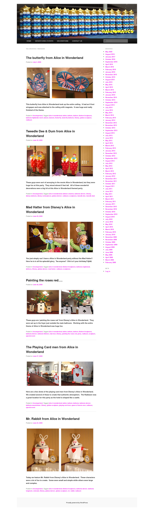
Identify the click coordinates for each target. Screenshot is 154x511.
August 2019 (110, 54)
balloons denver (80, 194)
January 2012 (110, 176)
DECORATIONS (62, 41)
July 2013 (108, 135)
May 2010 (108, 224)
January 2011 (110, 204)
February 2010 (110, 232)
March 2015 (109, 90)
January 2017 (110, 57)
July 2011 (108, 189)
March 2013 (109, 145)
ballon (65, 115)
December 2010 (111, 206)
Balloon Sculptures (85, 115)
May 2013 (108, 140)
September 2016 (111, 62)
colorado (36, 491)
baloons (52, 118)
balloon (75, 115)
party (79, 334)
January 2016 (110, 72)
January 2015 (110, 95)
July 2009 (108, 249)
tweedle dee (81, 196)
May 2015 (108, 84)
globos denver (57, 196)
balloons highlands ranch (34, 118)
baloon (46, 118)
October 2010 (110, 211)
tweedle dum (90, 196)
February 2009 (110, 262)
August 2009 (110, 247)
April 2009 (109, 257)
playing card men (65, 405)
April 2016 (109, 64)
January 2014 (110, 120)
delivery (29, 269)
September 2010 (111, 214)
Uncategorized (37, 115)
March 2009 (109, 260)
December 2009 (111, 237)
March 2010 (109, 229)
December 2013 (111, 123)
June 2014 (109, 110)
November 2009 (111, 239)
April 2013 (109, 143)
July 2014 (108, 107)
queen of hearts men (79, 405)
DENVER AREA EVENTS (44, 41)
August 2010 (110, 217)
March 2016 (109, 67)
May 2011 (108, 194)
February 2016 (110, 69)
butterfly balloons (68, 118)
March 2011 (109, 199)
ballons (69, 115)
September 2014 (111, 102)
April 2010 (109, 227)
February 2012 (110, 173)
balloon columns (68, 194)
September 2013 (111, 130)
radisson (29, 120)
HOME (29, 41)
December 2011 (111, 178)
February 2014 (110, 117)
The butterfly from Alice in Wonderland (54, 57)
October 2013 (110, 128)
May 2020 (108, 51)
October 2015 (110, 77)
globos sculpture (86, 118)
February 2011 (110, 201)
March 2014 (109, 115)
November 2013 (111, 125)
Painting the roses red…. (44, 280)
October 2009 (110, 242)
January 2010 (110, 234)
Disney (77, 118)
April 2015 (109, 87)
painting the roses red (69, 334)
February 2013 (110, 148)
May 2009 (108, 255)
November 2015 (111, 74)
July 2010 (108, 219)
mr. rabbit (71, 491)
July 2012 (108, 163)
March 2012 (109, 171)
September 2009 (111, 244)
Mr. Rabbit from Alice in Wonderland (53, 418)
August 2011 (110, 186)
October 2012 (110, 156)
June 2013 (109, 138)
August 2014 (110, 105)
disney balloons (31, 196)
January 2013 (110, 151)
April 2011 (109, 196)
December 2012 (111, 153)
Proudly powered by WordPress (77, 503)
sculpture (92, 334)
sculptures (73, 196)
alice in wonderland (55, 115)
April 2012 (109, 168)
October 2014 (110, 100)
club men (53, 334)
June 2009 (109, 252)
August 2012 (110, 161)
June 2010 (109, 222)
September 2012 (111, 158)
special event (30, 336)
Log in (107, 271)
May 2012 (108, 166)
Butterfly (58, 118)
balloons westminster (33, 405)
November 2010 (111, 209)
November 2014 (111, 97)
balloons (76, 403)
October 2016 (110, 59)
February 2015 (110, 92)
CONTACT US (77, 41)
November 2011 (111, 181)
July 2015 (108, 82)
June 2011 (109, 191)
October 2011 (110, 183)
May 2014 (108, 112)
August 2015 (110, 79)
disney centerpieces (44, 196)
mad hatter (52, 269)
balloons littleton (43, 334)
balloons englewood (83, 267)
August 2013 (110, 133)
